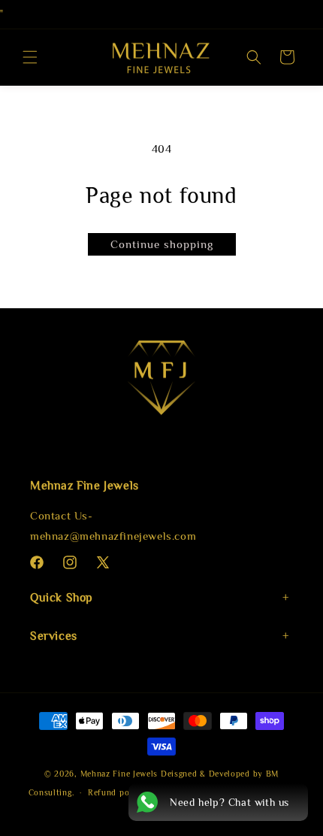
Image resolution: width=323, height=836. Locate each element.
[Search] (253, 57)
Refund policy (116, 792)
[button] (30, 57)
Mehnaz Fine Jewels (119, 773)
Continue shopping (161, 244)
